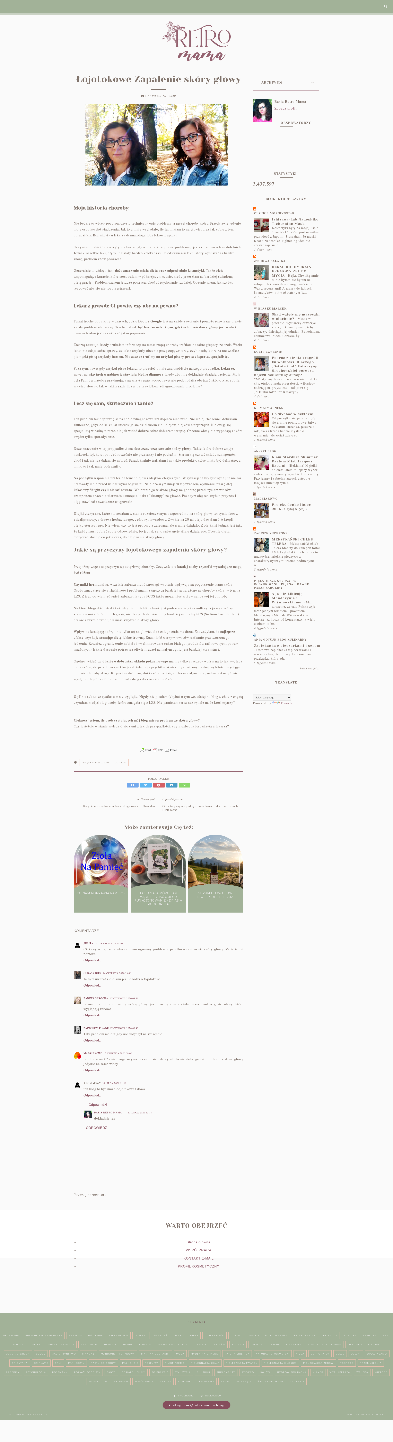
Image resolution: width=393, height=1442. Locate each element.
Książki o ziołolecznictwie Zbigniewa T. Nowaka (119, 806)
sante (111, 1372)
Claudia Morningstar (274, 213)
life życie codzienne (324, 1344)
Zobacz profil (285, 108)
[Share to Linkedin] (172, 785)
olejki (356, 1354)
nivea (300, 1354)
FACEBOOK (185, 1395)
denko (179, 1335)
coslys (140, 1335)
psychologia (36, 1372)
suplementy (226, 1372)
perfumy (151, 1363)
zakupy (165, 1381)
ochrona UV (320, 1354)
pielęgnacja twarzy (241, 1363)
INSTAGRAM (213, 1395)
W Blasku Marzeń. (270, 308)
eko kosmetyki (305, 1335)
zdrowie (120, 762)
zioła (225, 1381)
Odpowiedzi (98, 1104)
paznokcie (130, 1363)
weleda (362, 1372)
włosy (94, 1381)
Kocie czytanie (268, 351)
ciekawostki (118, 1335)
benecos (75, 1335)
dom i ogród (214, 1335)
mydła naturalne (204, 1354)
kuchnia (238, 1344)
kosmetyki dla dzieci (174, 1344)
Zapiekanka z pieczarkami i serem (287, 646)
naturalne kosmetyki (272, 1354)
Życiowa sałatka (270, 261)
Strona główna (198, 1242)
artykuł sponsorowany (43, 1335)
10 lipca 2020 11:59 (114, 1083)
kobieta (145, 1344)
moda (180, 1354)
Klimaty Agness (268, 407)
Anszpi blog (265, 451)
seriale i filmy (133, 1372)
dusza (235, 1335)
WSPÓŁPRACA (198, 1250)
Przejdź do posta (101, 901)
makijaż (88, 1354)
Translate (288, 703)
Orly (58, 1363)
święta (265, 1372)
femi (386, 1335)
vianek (318, 1372)
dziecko (252, 1335)
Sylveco (248, 1372)
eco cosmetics (276, 1335)
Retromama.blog (36, 1414)
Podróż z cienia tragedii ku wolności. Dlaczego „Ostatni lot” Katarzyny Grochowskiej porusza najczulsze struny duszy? (286, 366)
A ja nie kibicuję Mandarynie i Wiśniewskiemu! (287, 598)
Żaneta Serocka (96, 998)
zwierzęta (243, 1381)
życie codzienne (271, 1381)
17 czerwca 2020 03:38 (124, 998)
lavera (274, 1344)
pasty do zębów (103, 1363)
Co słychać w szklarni (293, 414)
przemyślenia (371, 1363)
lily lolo (355, 1344)
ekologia (330, 1335)
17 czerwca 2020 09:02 (118, 1053)
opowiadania (377, 1354)
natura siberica (237, 1354)
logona (374, 1344)
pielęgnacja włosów (95, 762)
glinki (37, 1344)
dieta (194, 1335)
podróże (346, 1363)
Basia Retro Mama (108, 1112)
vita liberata (340, 1372)
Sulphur (203, 1372)
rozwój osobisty (87, 1372)
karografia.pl (375, 1414)
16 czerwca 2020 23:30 (108, 943)
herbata (110, 1344)
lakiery (257, 1344)
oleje (340, 1354)
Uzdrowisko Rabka (291, 1372)
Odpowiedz (92, 960)
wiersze (381, 1372)
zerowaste (205, 1381)
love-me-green (18, 1354)
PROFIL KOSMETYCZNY (198, 1266)
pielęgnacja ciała (205, 1363)
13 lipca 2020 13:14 (140, 1112)
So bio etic (160, 1372)
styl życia (183, 1372)
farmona (370, 1335)
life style (294, 1344)
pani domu (76, 1363)
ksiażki (202, 1344)
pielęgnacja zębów (318, 1363)
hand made (89, 1344)
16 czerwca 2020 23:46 (117, 973)
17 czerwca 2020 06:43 (124, 1028)
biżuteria (95, 1335)
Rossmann (60, 1372)
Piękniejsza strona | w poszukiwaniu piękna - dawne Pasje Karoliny (281, 584)
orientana (20, 1363)
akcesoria (11, 1335)
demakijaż (159, 1335)
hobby (128, 1344)
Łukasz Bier (93, 973)
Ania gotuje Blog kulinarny (280, 639)
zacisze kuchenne (271, 533)
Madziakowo (93, 1053)
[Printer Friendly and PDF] (158, 752)
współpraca (144, 1381)
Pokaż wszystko (309, 668)
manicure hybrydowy (118, 1354)
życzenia (297, 1381)
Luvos (40, 1354)
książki (219, 1344)
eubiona (350, 1335)
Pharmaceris (175, 1363)
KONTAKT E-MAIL (199, 1258)
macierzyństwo (64, 1354)
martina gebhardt (155, 1354)
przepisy (13, 1372)
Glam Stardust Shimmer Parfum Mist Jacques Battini (295, 461)
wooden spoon (116, 1381)
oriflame (41, 1363)
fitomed (19, 1344)
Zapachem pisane (96, 1028)
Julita (88, 943)
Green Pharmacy (61, 1344)
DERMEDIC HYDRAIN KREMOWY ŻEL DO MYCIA (292, 271)
